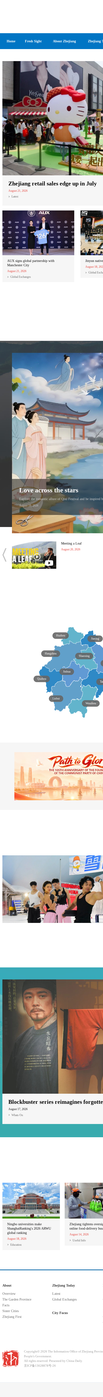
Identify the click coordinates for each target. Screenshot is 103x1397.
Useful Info (79, 1240)
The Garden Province (16, 1299)
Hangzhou (51, 653)
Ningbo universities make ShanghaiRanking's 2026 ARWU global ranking (29, 1228)
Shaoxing (84, 656)
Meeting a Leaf (71, 543)
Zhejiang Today (63, 1285)
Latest (14, 196)
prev (4, 555)
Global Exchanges (20, 277)
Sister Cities (10, 1311)
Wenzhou (91, 703)
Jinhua (66, 671)
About (6, 1285)
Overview (9, 1293)
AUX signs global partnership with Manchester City (30, 263)
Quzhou (41, 678)
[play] (34, 543)
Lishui (56, 698)
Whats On (17, 1115)
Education (16, 1244)
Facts (5, 1305)
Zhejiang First (12, 1317)
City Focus (60, 1313)
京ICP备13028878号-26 (40, 1365)
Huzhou (60, 635)
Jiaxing (95, 638)
